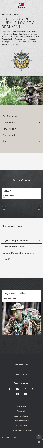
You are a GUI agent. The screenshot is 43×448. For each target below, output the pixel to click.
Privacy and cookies (21, 421)
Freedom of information (21, 416)
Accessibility (21, 411)
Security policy (21, 425)
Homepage (21, 406)
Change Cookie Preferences (21, 430)
